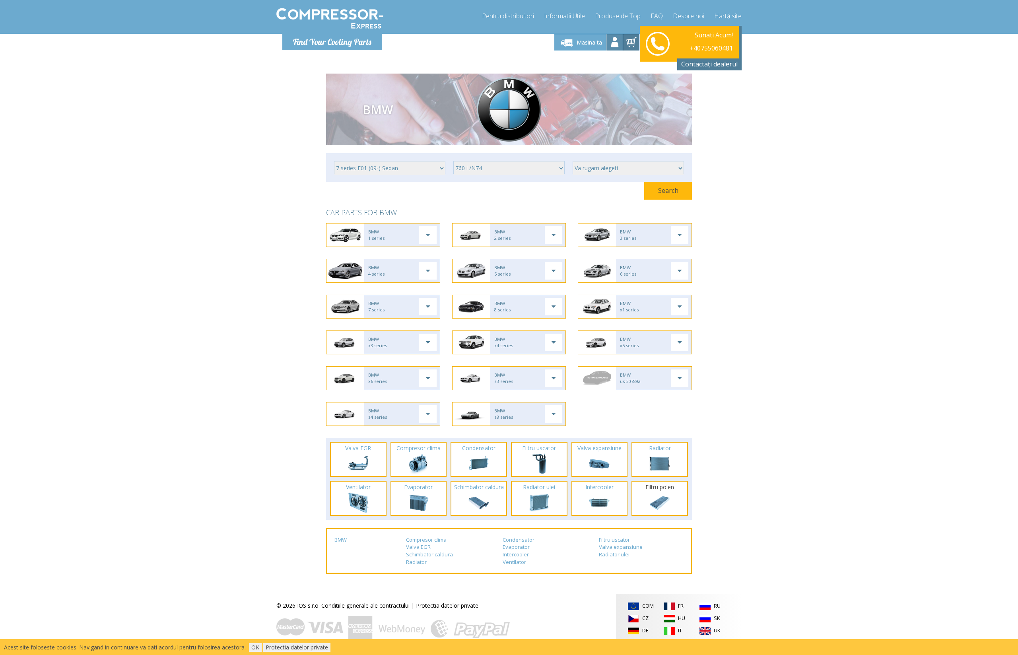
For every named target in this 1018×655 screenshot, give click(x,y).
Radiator (416, 562)
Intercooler (516, 554)
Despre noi (688, 16)
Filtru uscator (614, 539)
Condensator (518, 539)
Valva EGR (418, 546)
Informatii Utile (564, 16)
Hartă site (728, 16)
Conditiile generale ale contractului (365, 605)
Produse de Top (618, 16)
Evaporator (516, 546)
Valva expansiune (621, 546)
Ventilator (514, 562)
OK (255, 647)
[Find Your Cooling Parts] (329, 18)
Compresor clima (426, 539)
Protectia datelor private (447, 605)
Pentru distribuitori (508, 16)
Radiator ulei (614, 554)
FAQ (657, 16)
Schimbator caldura (429, 554)
